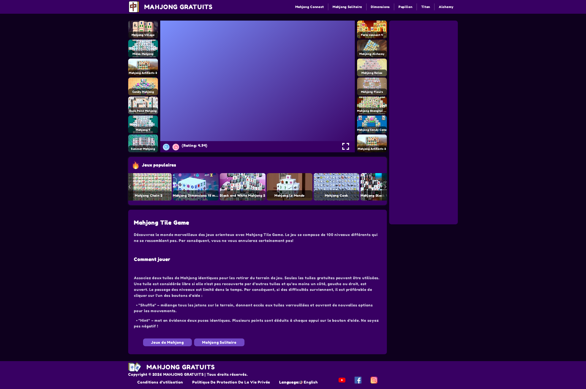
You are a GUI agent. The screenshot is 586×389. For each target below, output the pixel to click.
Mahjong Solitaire (347, 7)
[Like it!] (175, 147)
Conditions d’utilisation (160, 382)
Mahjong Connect (309, 7)
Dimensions (380, 7)
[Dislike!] (166, 147)
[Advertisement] (424, 49)
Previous (129, 187)
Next (385, 187)
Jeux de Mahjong (167, 342)
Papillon (405, 7)
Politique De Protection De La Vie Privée (231, 382)
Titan (425, 7)
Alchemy (446, 7)
